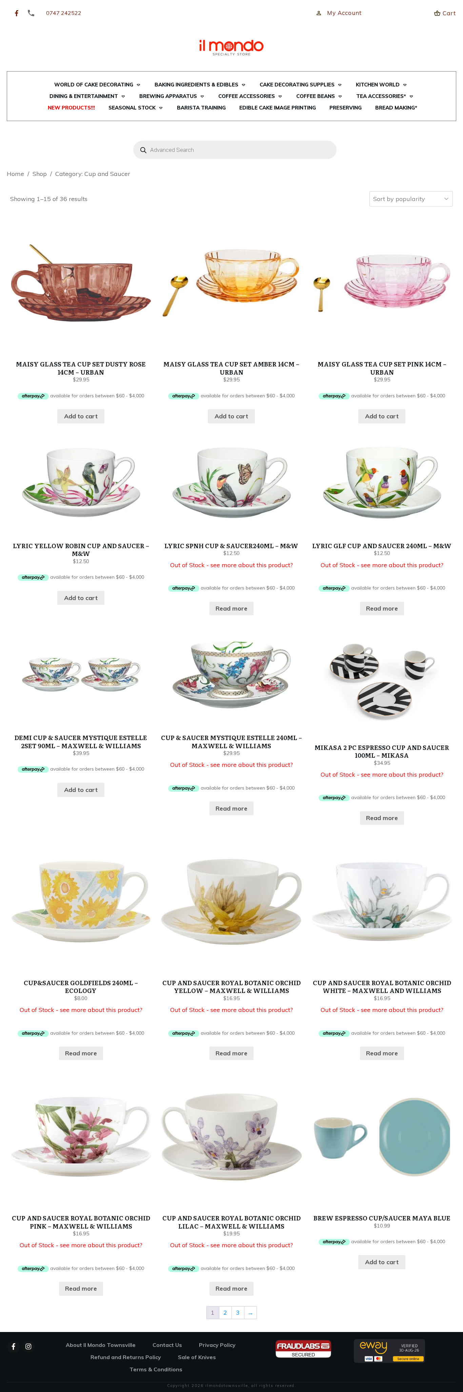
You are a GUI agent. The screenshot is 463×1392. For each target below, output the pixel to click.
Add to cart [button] (81, 416)
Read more (231, 608)
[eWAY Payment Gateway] (389, 1350)
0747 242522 (63, 12)
